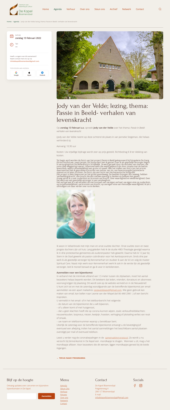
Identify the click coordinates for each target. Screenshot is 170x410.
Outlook (42, 75)
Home (45, 9)
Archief (113, 9)
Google (16, 75)
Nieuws (63, 394)
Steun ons (99, 9)
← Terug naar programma (71, 358)
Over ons (84, 9)
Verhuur (71, 9)
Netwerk (126, 9)
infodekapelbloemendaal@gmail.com (24, 61)
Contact (140, 9)
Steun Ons (64, 388)
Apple (29, 75)
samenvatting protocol (116, 337)
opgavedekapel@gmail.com (108, 290)
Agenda (58, 9)
